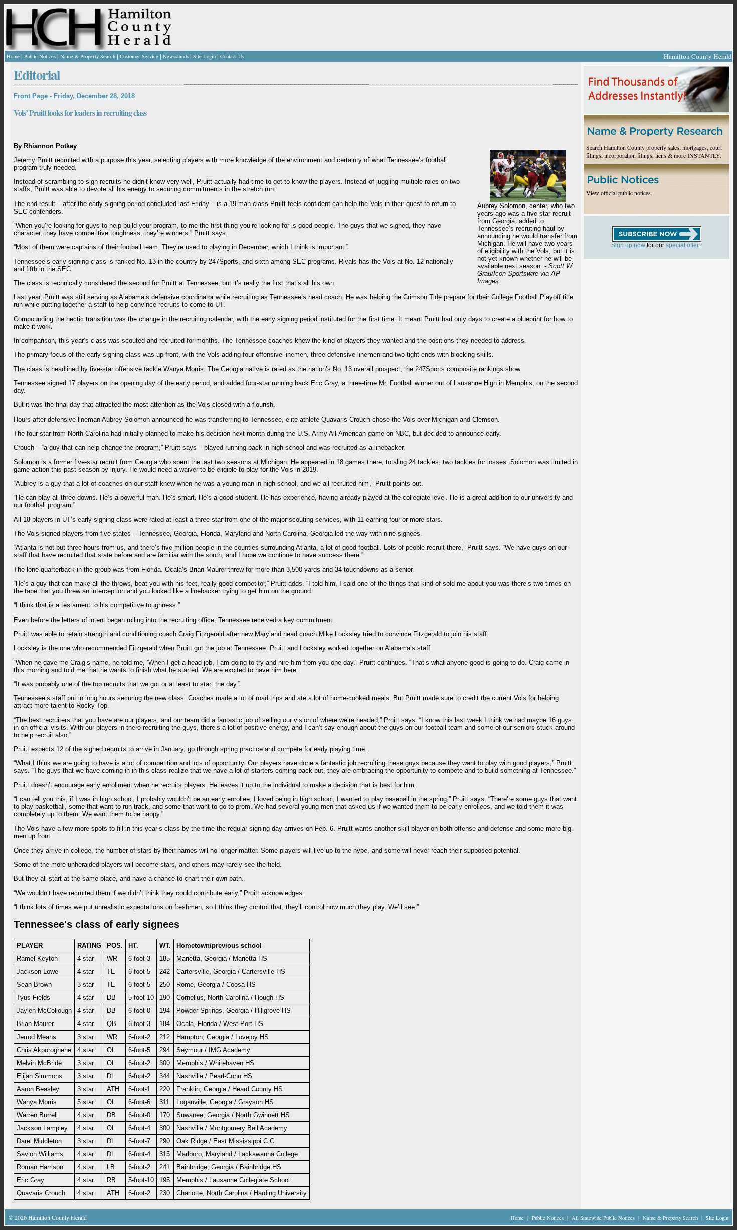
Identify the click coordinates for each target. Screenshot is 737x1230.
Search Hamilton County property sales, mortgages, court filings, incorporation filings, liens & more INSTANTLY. (654, 151)
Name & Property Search (87, 56)
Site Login (204, 56)
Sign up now (629, 245)
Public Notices (40, 56)
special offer (683, 245)
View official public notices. (619, 193)
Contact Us (232, 56)
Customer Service (139, 56)
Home (13, 56)
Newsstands (176, 56)
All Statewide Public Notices (604, 1217)
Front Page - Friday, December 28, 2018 (74, 96)
